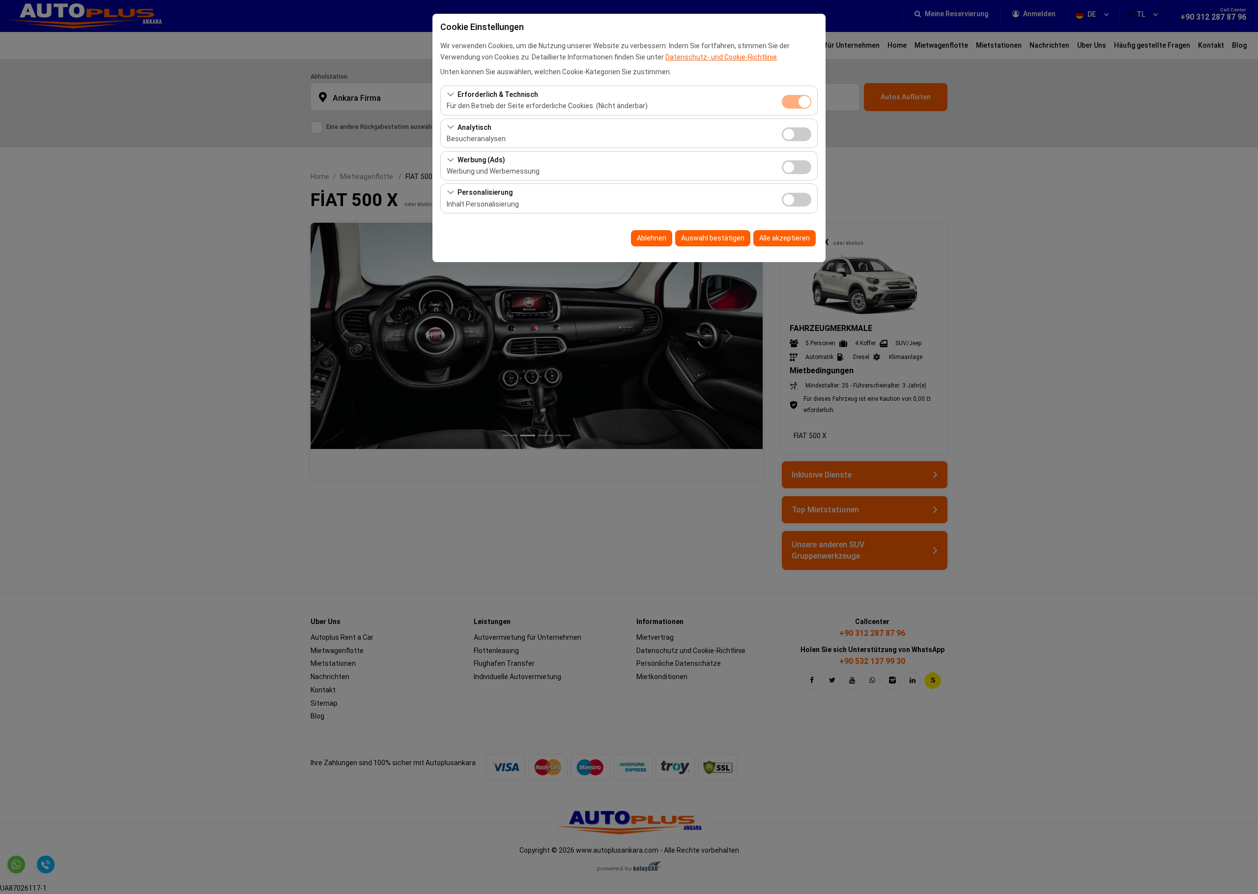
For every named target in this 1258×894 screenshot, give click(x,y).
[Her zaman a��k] (796, 100)
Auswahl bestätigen (712, 238)
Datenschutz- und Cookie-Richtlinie (721, 57)
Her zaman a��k (796, 102)
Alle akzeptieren (784, 238)
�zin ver (796, 134)
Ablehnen (651, 238)
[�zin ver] (796, 133)
